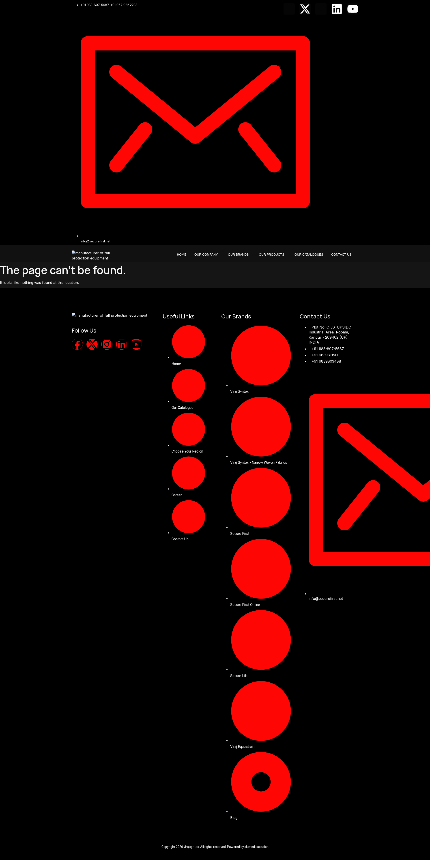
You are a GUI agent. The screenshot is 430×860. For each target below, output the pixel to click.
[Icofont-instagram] (321, 9)
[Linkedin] (336, 9)
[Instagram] (106, 344)
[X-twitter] (305, 9)
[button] (207, 254)
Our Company (206, 254)
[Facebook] (77, 344)
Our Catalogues (309, 254)
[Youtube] (352, 9)
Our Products (271, 254)
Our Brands (238, 254)
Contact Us (341, 254)
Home (181, 254)
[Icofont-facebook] (289, 9)
